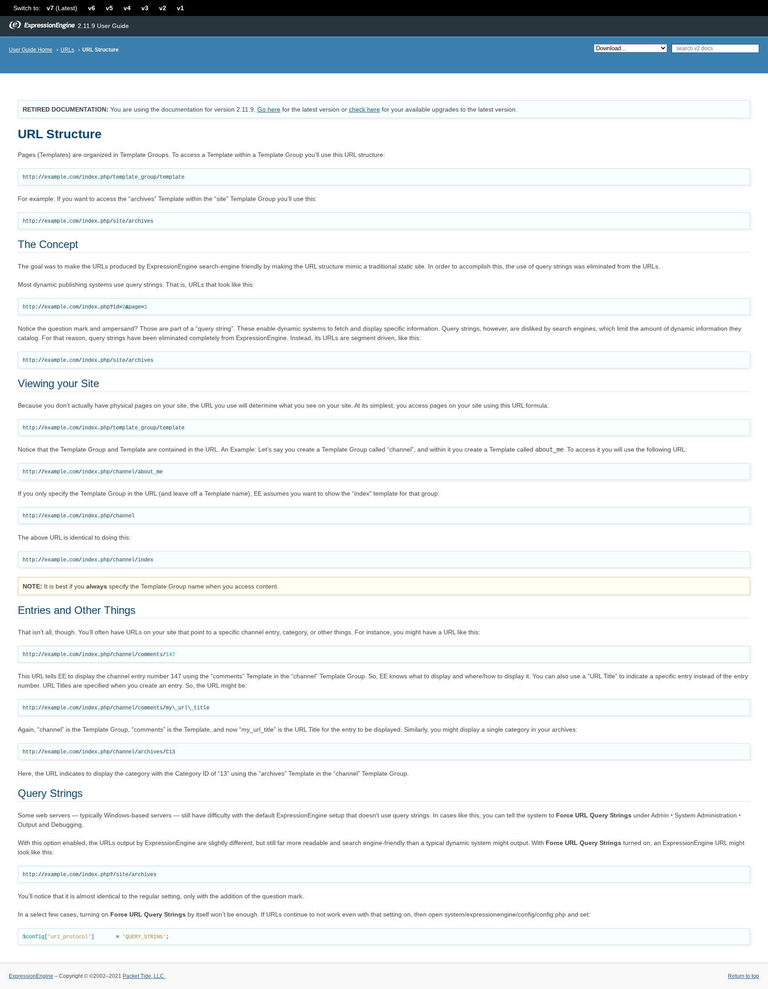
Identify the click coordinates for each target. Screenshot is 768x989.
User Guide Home (30, 50)
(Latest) (62, 8)
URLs (67, 50)
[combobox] (715, 48)
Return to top (743, 976)
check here (364, 109)
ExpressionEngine (31, 976)
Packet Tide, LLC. (144, 976)
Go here (268, 109)
